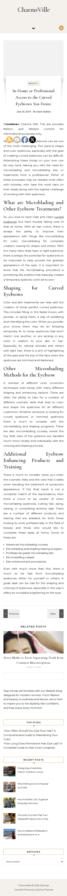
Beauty (33, 83)
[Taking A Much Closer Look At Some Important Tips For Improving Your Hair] (56, 613)
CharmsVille (34, 10)
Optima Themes (44, 889)
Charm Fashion (43, 112)
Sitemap (44, 885)
